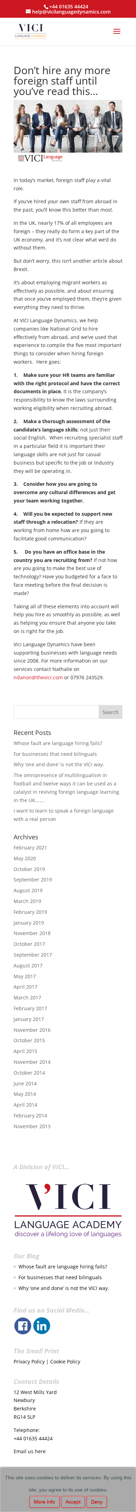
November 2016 (32, 1030)
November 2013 (32, 1126)
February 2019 (30, 912)
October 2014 (29, 1072)
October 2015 (29, 1040)
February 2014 (30, 1115)
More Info (44, 1502)
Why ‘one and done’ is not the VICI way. (59, 764)
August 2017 (28, 965)
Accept (73, 1502)
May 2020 (25, 858)
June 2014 (25, 1083)
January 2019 (29, 922)
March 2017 (27, 997)
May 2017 (25, 976)
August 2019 (28, 890)
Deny (97, 1502)
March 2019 (27, 901)
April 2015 (25, 1051)
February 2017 (30, 1008)
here (40, 1451)
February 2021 (30, 847)
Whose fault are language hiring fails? (58, 743)
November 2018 (32, 933)
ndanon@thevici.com (38, 677)
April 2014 (25, 1104)
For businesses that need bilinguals (55, 754)
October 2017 (29, 944)
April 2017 (25, 986)
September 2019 (33, 879)
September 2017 (33, 954)
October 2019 (29, 869)
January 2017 (29, 1019)
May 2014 (25, 1094)
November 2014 (32, 1062)
